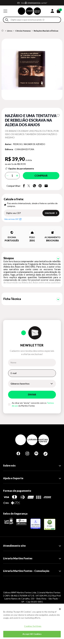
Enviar (32, 394)
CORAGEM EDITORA (24, 149)
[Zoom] (32, 69)
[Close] (60, 609)
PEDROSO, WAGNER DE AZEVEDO (29, 144)
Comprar (41, 175)
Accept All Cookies (32, 634)
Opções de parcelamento (21, 168)
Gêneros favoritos (20, 383)
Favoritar (58, 115)
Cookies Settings (32, 626)
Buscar (6, 19)
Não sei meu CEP (11, 219)
